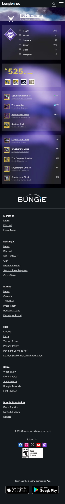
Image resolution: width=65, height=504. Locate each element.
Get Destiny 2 (10, 255)
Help (5, 326)
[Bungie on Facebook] (20, 445)
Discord (7, 225)
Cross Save (9, 275)
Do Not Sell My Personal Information (22, 355)
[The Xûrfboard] (8, 82)
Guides (7, 331)
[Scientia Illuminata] (24, 82)
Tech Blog (8, 300)
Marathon (8, 215)
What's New (9, 371)
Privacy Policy (11, 345)
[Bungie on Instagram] (26, 445)
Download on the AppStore (18, 490)
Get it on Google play (46, 490)
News (6, 220)
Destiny (11, 3)
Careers (7, 296)
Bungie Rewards (12, 386)
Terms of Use (10, 341)
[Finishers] (32, 82)
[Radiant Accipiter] (16, 82)
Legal (6, 336)
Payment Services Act (15, 350)
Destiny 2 (8, 241)
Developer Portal (12, 315)
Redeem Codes (11, 310)
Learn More (9, 230)
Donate (7, 416)
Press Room (9, 305)
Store (6, 367)
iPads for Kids (10, 407)
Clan (5, 260)
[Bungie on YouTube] (38, 445)
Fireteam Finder (11, 265)
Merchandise (10, 376)
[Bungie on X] (32, 445)
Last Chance (10, 390)
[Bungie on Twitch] (44, 445)
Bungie (7, 286)
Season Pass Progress (15, 270)
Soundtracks (10, 381)
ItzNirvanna (31, 15)
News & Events (11, 412)
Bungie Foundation (14, 402)
